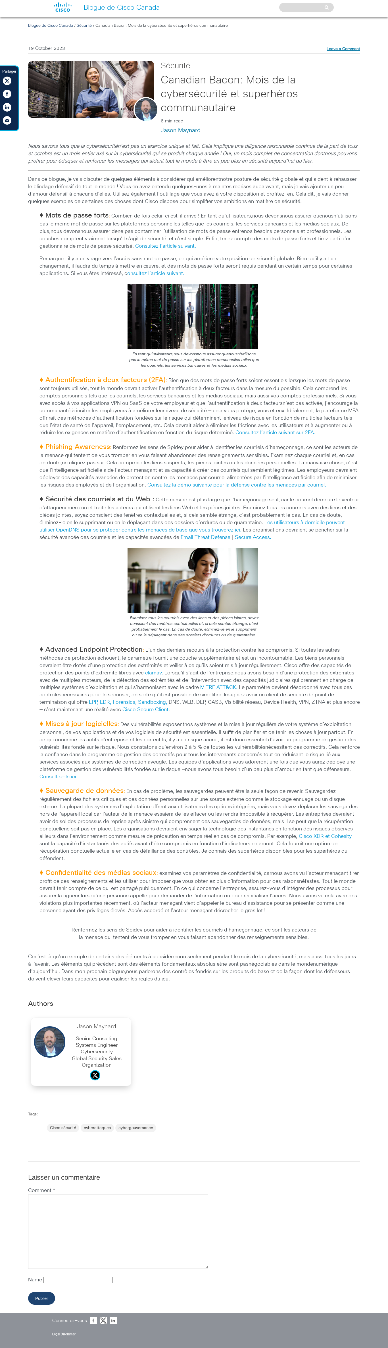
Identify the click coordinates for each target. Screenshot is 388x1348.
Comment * (41, 1190)
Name (35, 1280)
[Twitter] (96, 1081)
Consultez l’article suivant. (165, 246)
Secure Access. (253, 537)
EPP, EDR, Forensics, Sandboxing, (128, 702)
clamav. (154, 673)
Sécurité (84, 26)
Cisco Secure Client (145, 709)
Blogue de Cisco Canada (50, 26)
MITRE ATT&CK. (218, 687)
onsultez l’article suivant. (155, 273)
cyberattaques (97, 1128)
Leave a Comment (343, 49)
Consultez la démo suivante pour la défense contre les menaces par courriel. (236, 485)
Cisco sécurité (63, 1128)
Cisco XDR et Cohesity (325, 836)
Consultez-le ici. (58, 776)
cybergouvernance (135, 1128)
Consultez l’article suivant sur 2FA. (275, 432)
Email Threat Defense (205, 537)
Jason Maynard (181, 130)
